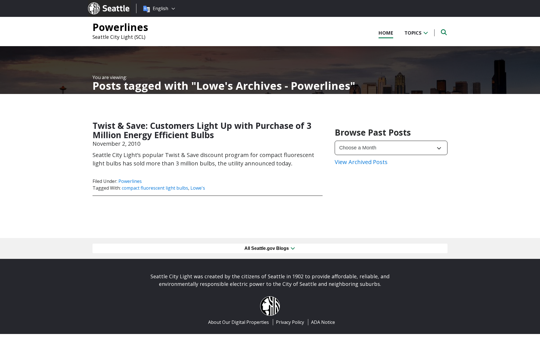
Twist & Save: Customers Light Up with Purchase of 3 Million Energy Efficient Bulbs (202, 130)
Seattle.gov (100, 3)
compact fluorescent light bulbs (155, 188)
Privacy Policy (290, 322)
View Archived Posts (361, 162)
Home (386, 33)
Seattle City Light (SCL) (119, 36)
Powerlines (120, 27)
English (160, 8)
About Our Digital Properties (238, 322)
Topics (413, 33)
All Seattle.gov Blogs (267, 248)
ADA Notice (323, 322)
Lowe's (197, 188)
